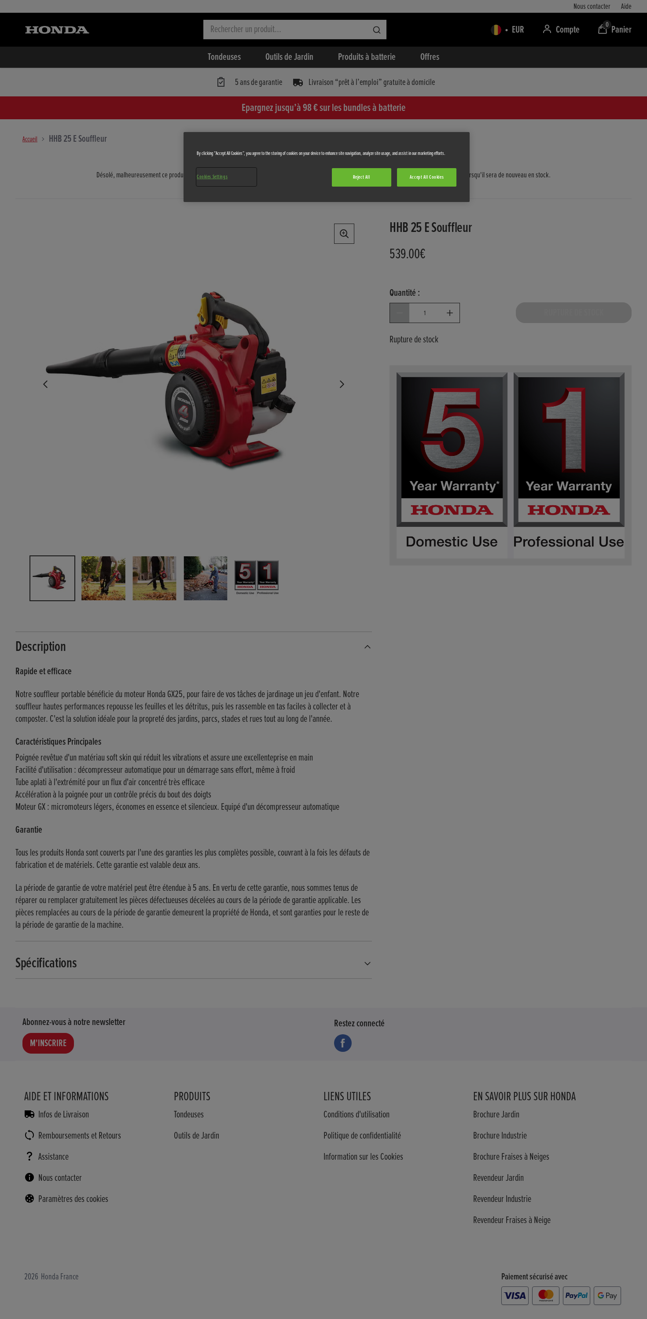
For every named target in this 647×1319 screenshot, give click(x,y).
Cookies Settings (212, 177)
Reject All (361, 177)
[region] (327, 167)
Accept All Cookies (427, 177)
